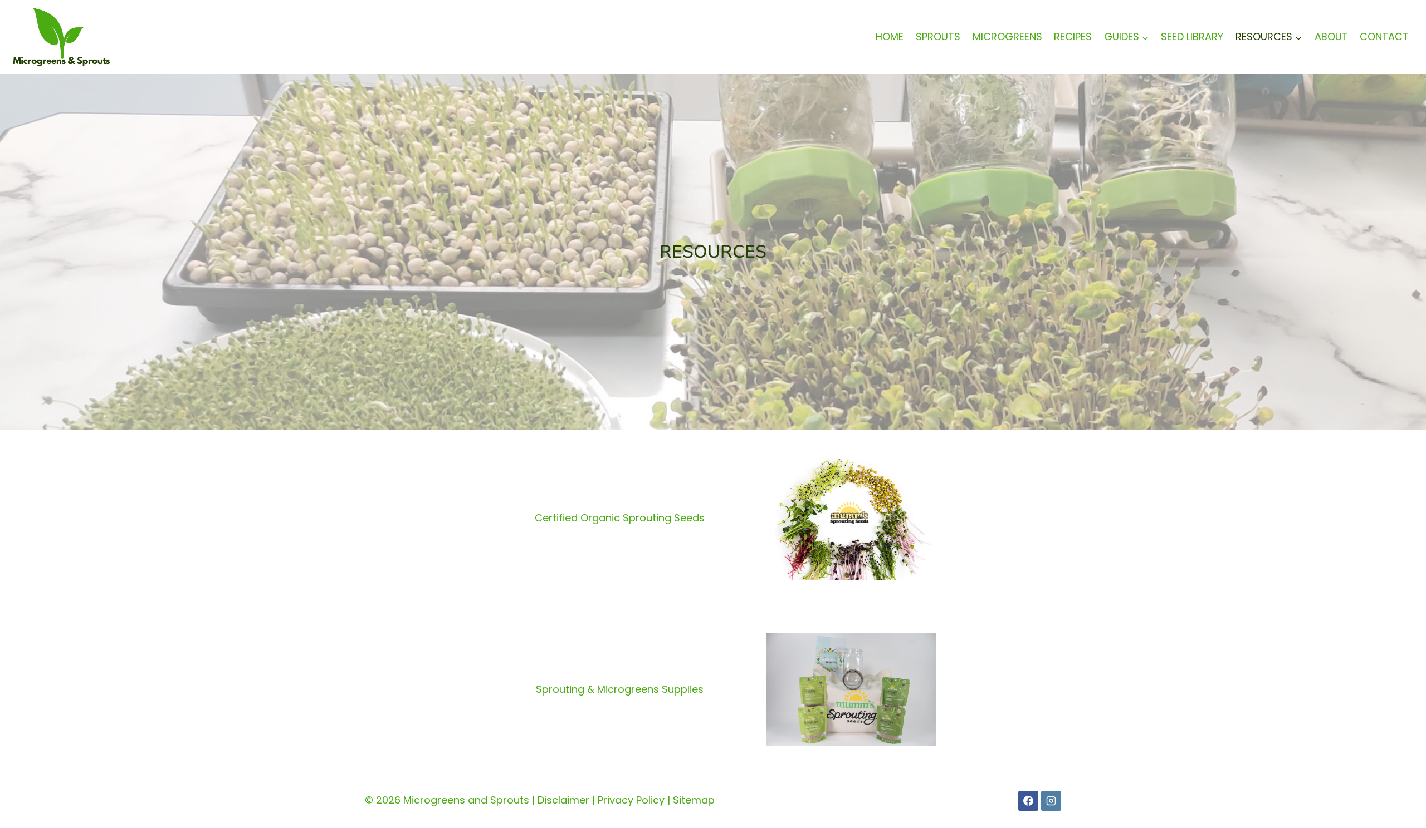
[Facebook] (1028, 801)
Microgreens (1007, 36)
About (1331, 36)
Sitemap (694, 800)
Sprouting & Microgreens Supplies (620, 689)
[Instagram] (1051, 801)
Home (890, 36)
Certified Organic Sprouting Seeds (620, 518)
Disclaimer (563, 800)
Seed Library (1192, 36)
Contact (1384, 36)
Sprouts (938, 36)
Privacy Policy (631, 800)
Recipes (1073, 36)
